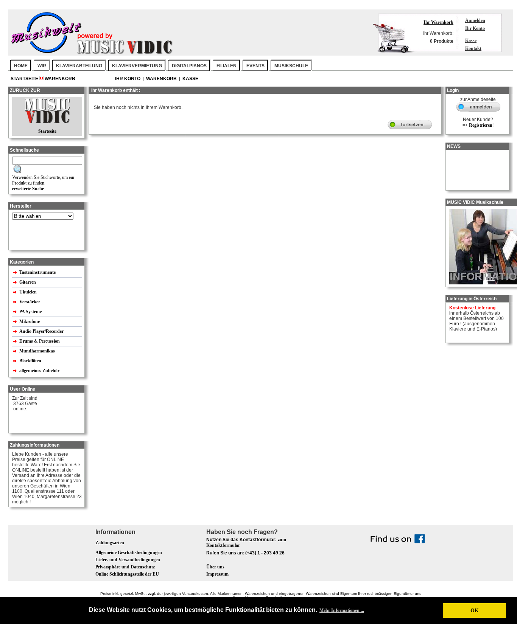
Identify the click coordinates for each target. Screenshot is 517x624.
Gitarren (28, 282)
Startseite (25, 78)
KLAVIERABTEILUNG (79, 65)
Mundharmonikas (37, 351)
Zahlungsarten (109, 542)
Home (21, 65)
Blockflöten (30, 360)
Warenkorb (60, 78)
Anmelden (475, 20)
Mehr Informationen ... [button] (341, 610)
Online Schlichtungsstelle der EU (127, 574)
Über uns (215, 567)
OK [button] (474, 610)
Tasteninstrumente (38, 272)
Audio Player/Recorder (41, 331)
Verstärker (30, 301)
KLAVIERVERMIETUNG (137, 65)
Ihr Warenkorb (438, 22)
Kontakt (473, 48)
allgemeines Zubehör (40, 370)
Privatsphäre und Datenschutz (125, 567)
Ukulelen (28, 292)
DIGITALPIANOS (189, 65)
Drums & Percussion (40, 341)
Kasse (471, 40)
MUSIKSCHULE (291, 65)
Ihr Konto (475, 28)
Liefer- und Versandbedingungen (127, 559)
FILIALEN (226, 65)
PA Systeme (31, 311)
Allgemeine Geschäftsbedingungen (128, 552)
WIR (41, 65)
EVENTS (255, 65)
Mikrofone (30, 321)
